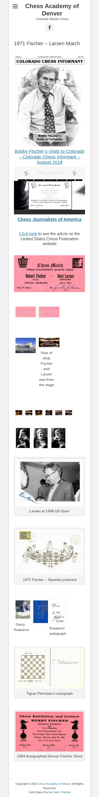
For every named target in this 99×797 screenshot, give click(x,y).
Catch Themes (62, 792)
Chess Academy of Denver (52, 10)
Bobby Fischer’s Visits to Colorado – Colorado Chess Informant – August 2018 (50, 157)
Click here (28, 234)
